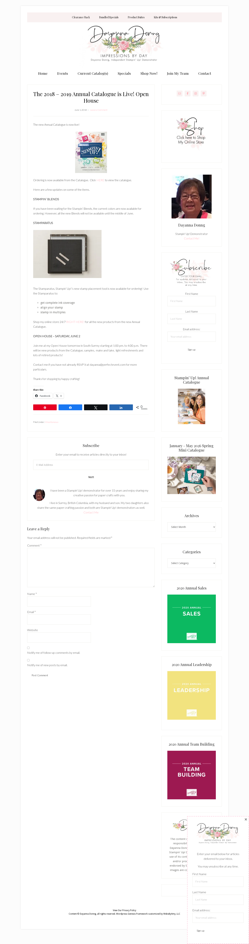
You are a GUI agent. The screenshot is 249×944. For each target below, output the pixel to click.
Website (32, 630)
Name (32, 593)
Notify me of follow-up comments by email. (53, 652)
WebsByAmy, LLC (171, 914)
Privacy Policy (129, 910)
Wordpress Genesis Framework (132, 914)
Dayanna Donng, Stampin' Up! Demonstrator (124, 45)
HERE (100, 180)
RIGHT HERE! (75, 321)
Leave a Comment (98, 110)
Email (31, 612)
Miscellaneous (51, 422)
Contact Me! (191, 238)
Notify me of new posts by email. (47, 665)
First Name (191, 293)
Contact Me (91, 512)
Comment (34, 545)
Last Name (191, 311)
